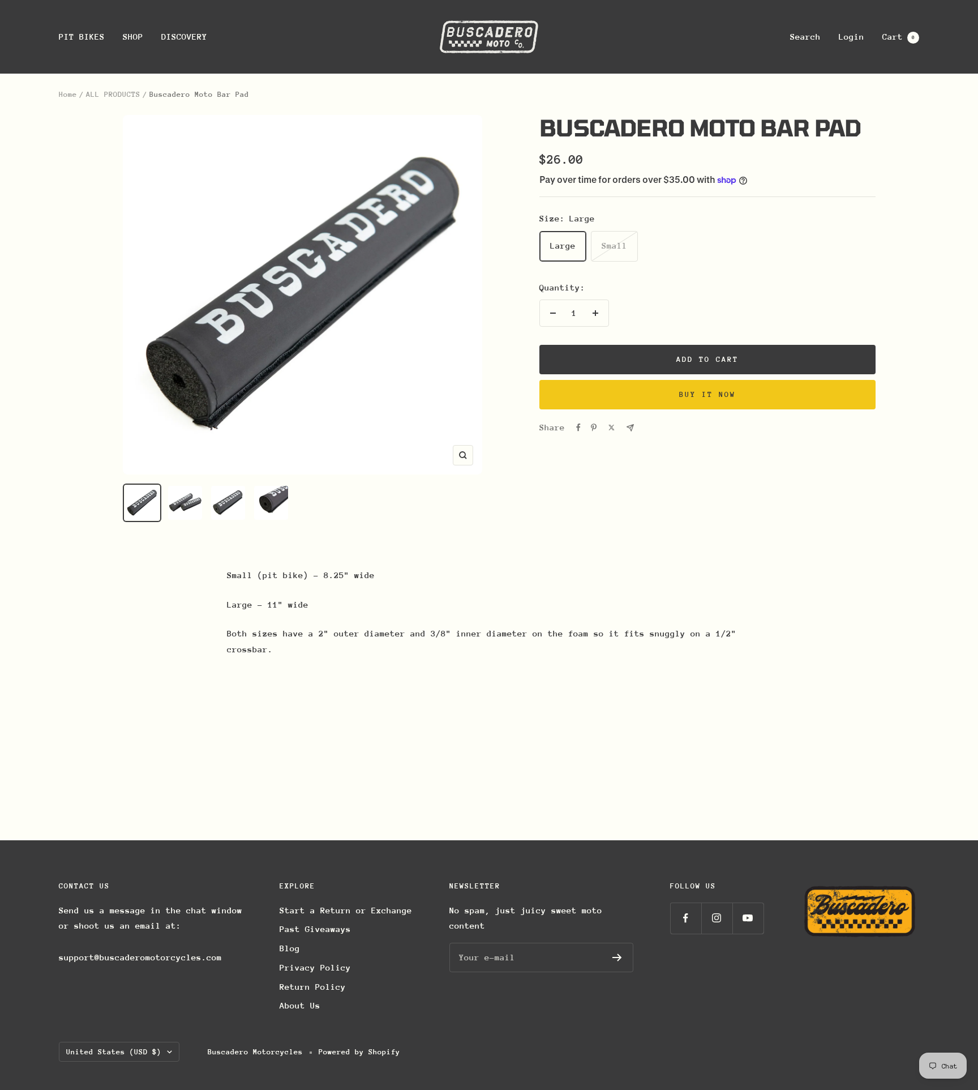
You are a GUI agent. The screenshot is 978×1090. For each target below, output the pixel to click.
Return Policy (313, 986)
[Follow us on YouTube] (747, 918)
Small (614, 245)
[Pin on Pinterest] (594, 427)
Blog (290, 948)
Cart (898, 36)
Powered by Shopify (359, 1052)
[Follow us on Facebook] (685, 918)
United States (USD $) (113, 1052)
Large (563, 245)
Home (68, 94)
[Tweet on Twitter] (611, 427)
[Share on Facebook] (578, 427)
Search (805, 36)
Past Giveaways (315, 929)
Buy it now (707, 394)
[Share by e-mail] (630, 427)
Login (851, 36)
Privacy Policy (315, 967)
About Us (300, 1005)
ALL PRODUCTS (113, 94)
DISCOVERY (184, 36)
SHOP (133, 36)
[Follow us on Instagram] (716, 918)
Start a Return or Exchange (346, 910)
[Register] (617, 957)
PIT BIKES (82, 36)
